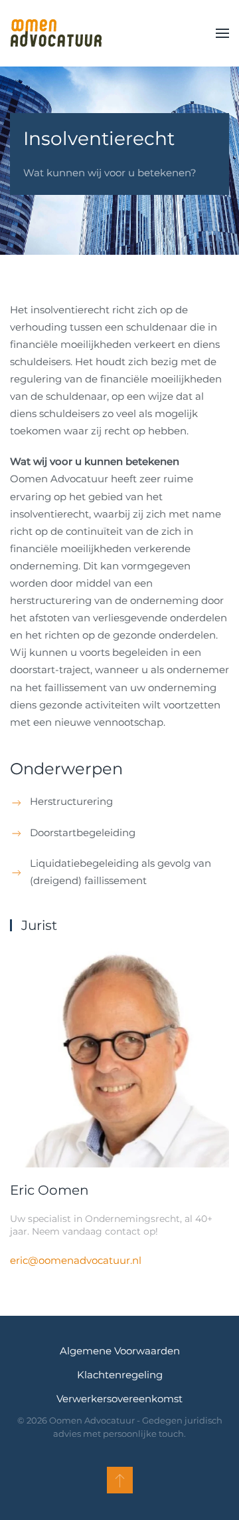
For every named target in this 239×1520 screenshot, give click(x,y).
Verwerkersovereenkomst (119, 1398)
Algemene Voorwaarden (120, 1350)
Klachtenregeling (120, 1374)
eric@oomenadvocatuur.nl (75, 1260)
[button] (222, 33)
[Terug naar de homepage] (56, 33)
